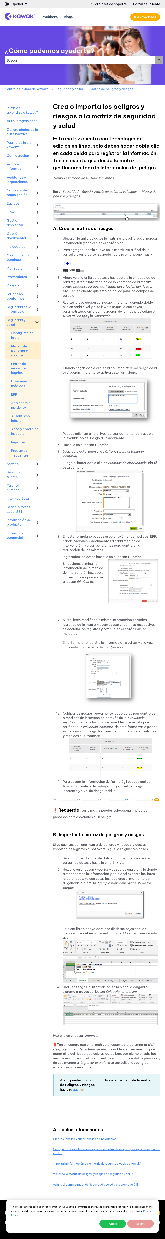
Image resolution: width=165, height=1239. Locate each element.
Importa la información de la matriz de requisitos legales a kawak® (97, 1163)
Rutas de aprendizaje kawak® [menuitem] (22, 110)
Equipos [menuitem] (13, 203)
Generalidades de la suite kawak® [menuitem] (22, 131)
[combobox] (80, 60)
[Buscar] (159, 60)
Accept (113, 1223)
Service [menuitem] (13, 464)
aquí (76, 1089)
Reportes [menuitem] (18, 442)
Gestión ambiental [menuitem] (15, 222)
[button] (37, 143)
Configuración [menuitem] (18, 156)
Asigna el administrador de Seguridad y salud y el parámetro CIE (95, 1184)
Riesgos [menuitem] (13, 285)
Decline (140, 1223)
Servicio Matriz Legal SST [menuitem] (18, 509)
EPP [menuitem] (14, 394)
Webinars (50, 17)
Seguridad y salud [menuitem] (16, 322)
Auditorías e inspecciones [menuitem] (17, 179)
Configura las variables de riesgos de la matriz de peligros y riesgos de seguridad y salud (106, 1151)
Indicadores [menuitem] (16, 246)
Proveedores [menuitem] (17, 277)
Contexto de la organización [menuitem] (19, 192)
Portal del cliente (146, 4)
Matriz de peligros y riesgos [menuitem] (19, 350)
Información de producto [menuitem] (19, 522)
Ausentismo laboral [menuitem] (20, 418)
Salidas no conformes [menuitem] (15, 296)
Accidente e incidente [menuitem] (21, 405)
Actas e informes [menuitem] (14, 166)
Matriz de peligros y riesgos (111, 89)
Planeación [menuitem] (15, 268)
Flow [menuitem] (11, 212)
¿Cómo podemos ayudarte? (49, 51)
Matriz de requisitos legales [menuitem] (19, 368)
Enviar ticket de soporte (108, 4)
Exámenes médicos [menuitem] (19, 383)
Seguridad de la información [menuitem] (19, 309)
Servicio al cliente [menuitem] (15, 474)
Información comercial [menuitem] (16, 535)
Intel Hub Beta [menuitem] (18, 498)
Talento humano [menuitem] (13, 487)
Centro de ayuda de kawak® (26, 89)
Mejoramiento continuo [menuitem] (18, 257)
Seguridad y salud (69, 89)
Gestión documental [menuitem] (16, 236)
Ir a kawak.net (145, 17)
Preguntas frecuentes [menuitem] (19, 453)
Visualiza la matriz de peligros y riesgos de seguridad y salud (93, 1174)
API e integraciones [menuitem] (22, 121)
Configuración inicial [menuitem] (22, 335)
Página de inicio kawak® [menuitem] (19, 145)
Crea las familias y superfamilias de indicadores (84, 1139)
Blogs (68, 17)
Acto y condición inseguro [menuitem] (24, 431)
